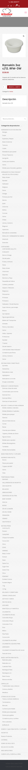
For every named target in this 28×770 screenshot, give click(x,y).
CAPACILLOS (4, 683)
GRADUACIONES (7, 492)
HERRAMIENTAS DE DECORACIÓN (11, 130)
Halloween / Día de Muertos (10, 304)
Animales (5, 323)
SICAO (4, 547)
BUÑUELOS (5, 725)
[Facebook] (8, 6)
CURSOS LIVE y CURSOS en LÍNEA (11, 754)
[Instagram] (11, 6)
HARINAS (5, 551)
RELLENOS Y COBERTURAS (10, 592)
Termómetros (6, 702)
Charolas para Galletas (9, 430)
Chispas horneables (8, 537)
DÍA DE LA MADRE (7, 509)
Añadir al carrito (14, 87)
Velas (3, 473)
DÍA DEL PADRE (6, 512)
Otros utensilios (7, 722)
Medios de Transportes (9, 320)
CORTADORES (5, 247)
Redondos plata (6, 660)
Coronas (4, 213)
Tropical (4, 343)
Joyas (3, 203)
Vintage (4, 193)
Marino (4, 200)
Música (4, 310)
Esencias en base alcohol (9, 401)
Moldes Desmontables (8, 450)
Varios (11, 91)
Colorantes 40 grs (7, 617)
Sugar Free (5, 566)
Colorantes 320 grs (7, 621)
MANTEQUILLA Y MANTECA (10, 608)
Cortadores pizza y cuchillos (10, 718)
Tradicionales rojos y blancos (10, 686)
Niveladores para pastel (9, 152)
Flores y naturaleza (7, 327)
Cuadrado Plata (6, 666)
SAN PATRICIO (6, 522)
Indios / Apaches (7, 333)
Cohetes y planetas (7, 284)
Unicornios (5, 271)
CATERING (4, 740)
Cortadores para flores (9, 352)
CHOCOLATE (6, 528)
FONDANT (5, 576)
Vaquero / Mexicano (8, 288)
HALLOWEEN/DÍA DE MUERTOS (11, 482)
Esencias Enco (6, 395)
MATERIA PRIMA (6, 526)
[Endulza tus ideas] (8, 12)
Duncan (4, 557)
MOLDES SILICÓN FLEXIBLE (10, 174)
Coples (4, 148)
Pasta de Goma (6, 653)
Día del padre (6, 258)
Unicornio (5, 207)
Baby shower (6, 177)
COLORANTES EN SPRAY (9, 640)
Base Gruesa (6, 676)
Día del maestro (7, 346)
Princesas (5, 297)
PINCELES (5, 239)
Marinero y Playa (7, 278)
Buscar (24, 119)
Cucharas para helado (8, 709)
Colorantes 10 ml (7, 624)
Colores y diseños (7, 689)
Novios (4, 460)
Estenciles (5, 242)
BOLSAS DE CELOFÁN (7, 747)
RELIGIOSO (5, 489)
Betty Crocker (6, 553)
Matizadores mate (7, 372)
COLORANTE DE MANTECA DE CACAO (13, 650)
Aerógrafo (5, 158)
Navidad (4, 180)
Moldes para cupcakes (8, 440)
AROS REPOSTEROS (7, 750)
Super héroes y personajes (10, 307)
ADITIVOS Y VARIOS (8, 599)
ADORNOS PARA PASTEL (8, 457)
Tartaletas (5, 446)
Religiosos (5, 291)
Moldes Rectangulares (8, 443)
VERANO (4, 518)
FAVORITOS (4, 733)
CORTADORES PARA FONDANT (11, 350)
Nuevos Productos (6, 736)
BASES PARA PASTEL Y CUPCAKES (11, 454)
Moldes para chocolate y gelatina (12, 168)
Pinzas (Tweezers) (7, 155)
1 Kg (3, 586)
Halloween (5, 184)
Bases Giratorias (7, 142)
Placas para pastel (7, 463)
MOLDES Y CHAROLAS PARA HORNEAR (12, 405)
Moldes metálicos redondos (10, 408)
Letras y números (7, 223)
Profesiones (5, 337)
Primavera (5, 301)
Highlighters (6, 375)
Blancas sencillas (7, 679)
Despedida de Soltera (8, 281)
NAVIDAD (5, 479)
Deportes (5, 275)
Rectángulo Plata (7, 670)
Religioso (5, 187)
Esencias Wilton (6, 398)
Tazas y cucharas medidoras (10, 699)
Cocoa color (5, 541)
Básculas (4, 705)
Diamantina (5, 369)
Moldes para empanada (9, 712)
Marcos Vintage (7, 255)
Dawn (4, 560)
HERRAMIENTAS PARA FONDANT (11, 172)
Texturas (5, 145)
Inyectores (5, 229)
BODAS (4, 505)
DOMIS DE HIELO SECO (8, 743)
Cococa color (6, 637)
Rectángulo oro (6, 673)
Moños (4, 210)
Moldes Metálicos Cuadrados (10, 411)
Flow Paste (5, 634)
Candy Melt (5, 534)
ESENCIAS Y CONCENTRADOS (9, 386)
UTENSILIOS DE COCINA (8, 696)
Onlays (4, 220)
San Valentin (6, 314)
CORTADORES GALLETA (9, 249)
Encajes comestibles (8, 382)
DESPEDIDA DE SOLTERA (9, 496)
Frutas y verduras (7, 262)
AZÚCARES (5, 605)
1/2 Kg (4, 589)
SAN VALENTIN (6, 486)
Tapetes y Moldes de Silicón (10, 433)
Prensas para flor (7, 197)
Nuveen (4, 531)
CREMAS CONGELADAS (9, 595)
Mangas (4, 132)
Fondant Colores (7, 579)
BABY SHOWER (6, 499)
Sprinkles (5, 365)
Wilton (4, 631)
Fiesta (4, 265)
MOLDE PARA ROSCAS (8, 421)
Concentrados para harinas (10, 391)
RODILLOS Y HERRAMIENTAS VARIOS (13, 236)
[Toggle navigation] (25, 12)
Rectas (4, 427)
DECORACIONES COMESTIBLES (10, 363)
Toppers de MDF (7, 466)
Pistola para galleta (8, 715)
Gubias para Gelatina (8, 161)
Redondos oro (6, 663)
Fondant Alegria (7, 582)
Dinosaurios (5, 294)
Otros (4, 544)
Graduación (5, 252)
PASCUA (4, 502)
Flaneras (4, 417)
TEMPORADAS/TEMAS (7, 477)
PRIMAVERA (5, 515)
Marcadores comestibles (9, 233)
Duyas (4, 135)
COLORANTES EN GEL (8, 615)
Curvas (4, 424)
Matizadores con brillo (8, 378)
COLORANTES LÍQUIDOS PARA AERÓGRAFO (11, 645)
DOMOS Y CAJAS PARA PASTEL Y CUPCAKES (13, 729)
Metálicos (5, 692)
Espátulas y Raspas (7, 138)
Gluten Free (5, 570)
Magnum (5, 226)
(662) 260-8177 (14, 2)
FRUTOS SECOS (6, 602)
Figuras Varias (6, 437)
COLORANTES (6, 612)
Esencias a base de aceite (9, 388)
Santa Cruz (5, 563)
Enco (3, 627)
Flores (4, 190)
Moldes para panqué (8, 414)
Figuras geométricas (8, 317)
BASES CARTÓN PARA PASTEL (10, 657)
